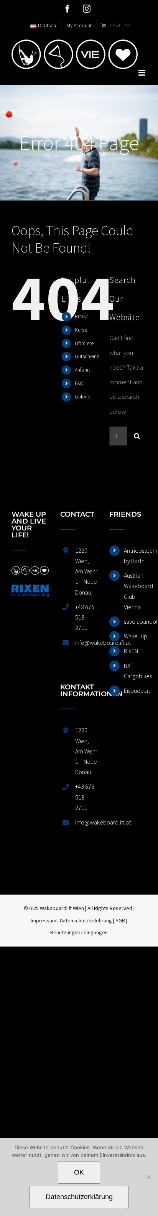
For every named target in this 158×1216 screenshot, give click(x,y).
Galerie (82, 396)
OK (79, 1172)
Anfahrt (82, 369)
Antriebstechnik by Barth (135, 556)
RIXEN (131, 651)
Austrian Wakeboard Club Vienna (135, 591)
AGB (120, 920)
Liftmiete (84, 343)
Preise (81, 316)
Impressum (43, 920)
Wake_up (135, 636)
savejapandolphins (135, 621)
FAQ (79, 383)
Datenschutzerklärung (79, 1197)
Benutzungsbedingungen (79, 932)
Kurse (81, 329)
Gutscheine (87, 356)
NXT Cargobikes (135, 671)
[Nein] (148, 1177)
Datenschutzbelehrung (86, 920)
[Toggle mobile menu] (142, 73)
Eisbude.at (135, 690)
